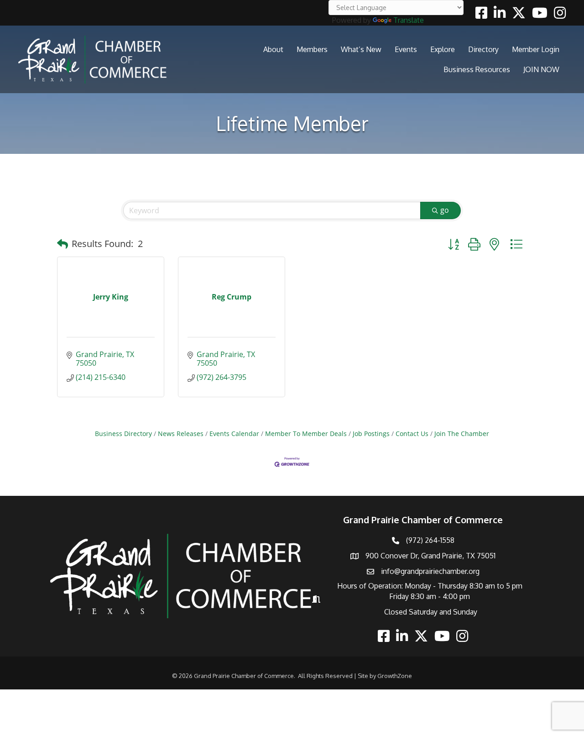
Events (406, 49)
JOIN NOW (541, 69)
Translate (408, 20)
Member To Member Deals (306, 433)
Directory (483, 49)
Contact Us (412, 433)
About (273, 49)
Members (312, 49)
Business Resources (476, 69)
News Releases (180, 433)
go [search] (444, 210)
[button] (62, 244)
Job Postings (371, 433)
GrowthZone (394, 675)
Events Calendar (234, 433)
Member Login (535, 49)
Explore (442, 49)
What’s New (361, 49)
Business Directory (123, 433)
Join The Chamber (461, 433)
